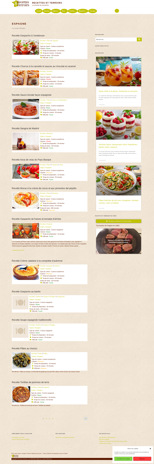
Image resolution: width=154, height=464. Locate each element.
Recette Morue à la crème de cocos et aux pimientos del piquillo (44, 188)
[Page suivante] (85, 419)
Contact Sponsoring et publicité (20, 439)
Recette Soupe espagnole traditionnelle (31, 320)
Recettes (47, 11)
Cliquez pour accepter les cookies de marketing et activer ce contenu (118, 241)
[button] (150, 448)
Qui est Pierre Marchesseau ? (107, 437)
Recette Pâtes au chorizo (24, 348)
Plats (48, 40)
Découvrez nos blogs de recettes (65, 437)
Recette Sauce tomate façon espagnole (31, 95)
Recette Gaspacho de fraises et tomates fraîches (36, 219)
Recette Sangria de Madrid (25, 128)
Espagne (48, 43)
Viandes (54, 165)
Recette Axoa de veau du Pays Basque (31, 159)
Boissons (50, 133)
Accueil (39, 11)
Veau (61, 165)
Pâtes (45, 353)
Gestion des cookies (105, 443)
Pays (63, 11)
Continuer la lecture (18, 250)
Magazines (82, 11)
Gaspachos (61, 296)
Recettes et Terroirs (47, 3)
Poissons (55, 193)
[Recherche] (139, 39)
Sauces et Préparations (59, 100)
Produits (72, 11)
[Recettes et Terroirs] (15, 457)
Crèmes (57, 266)
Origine (42, 43)
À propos (92, 11)
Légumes (55, 40)
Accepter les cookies (123, 459)
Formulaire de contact (18, 437)
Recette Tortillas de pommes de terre (30, 382)
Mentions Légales (104, 439)
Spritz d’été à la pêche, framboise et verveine (118, 91)
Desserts (49, 71)
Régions (55, 11)
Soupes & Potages (49, 296)
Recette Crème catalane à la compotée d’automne (37, 260)
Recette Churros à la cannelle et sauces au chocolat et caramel (44, 66)
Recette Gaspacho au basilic (26, 291)
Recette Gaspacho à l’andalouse (28, 35)
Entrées (38, 296)
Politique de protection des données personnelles (113, 441)
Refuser (142, 459)
